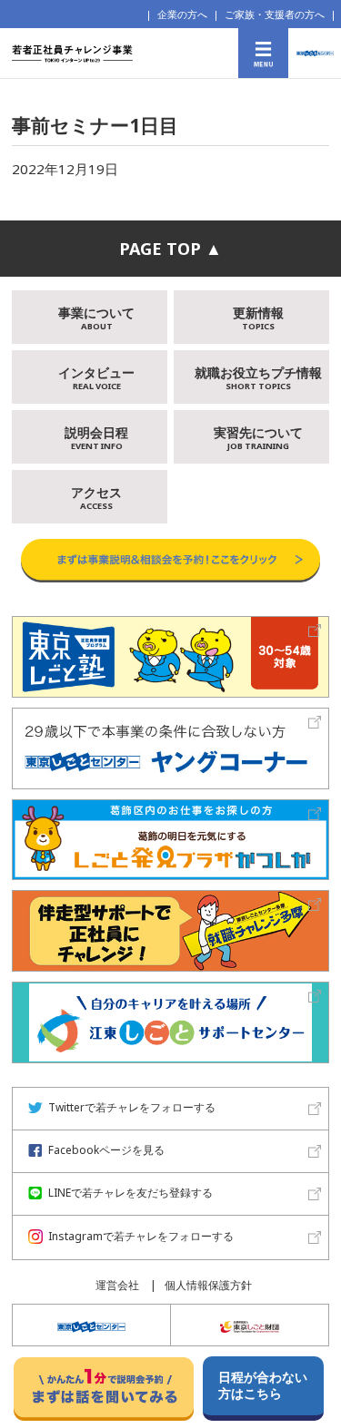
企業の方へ (182, 14)
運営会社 (117, 1285)
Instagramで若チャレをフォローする (141, 1237)
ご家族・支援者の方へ (275, 14)
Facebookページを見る (106, 1151)
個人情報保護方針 (208, 1285)
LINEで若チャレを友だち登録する (130, 1193)
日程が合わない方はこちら (262, 1385)
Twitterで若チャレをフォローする (132, 1108)
